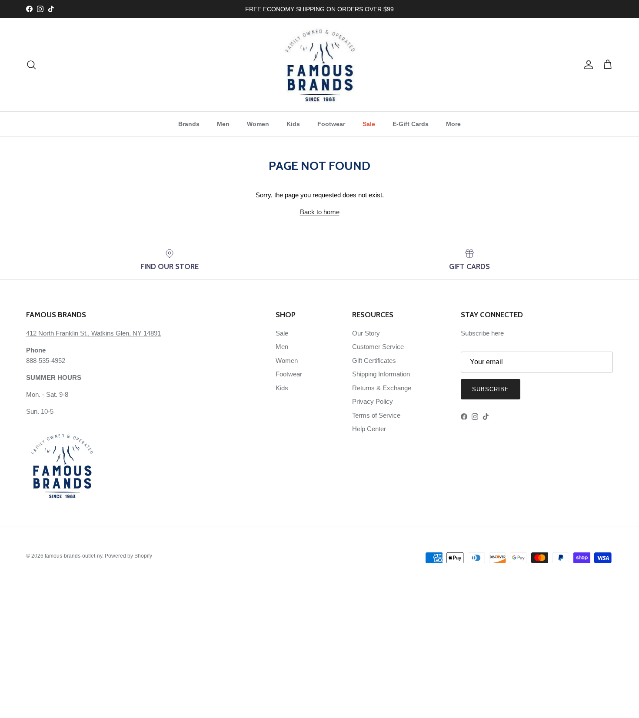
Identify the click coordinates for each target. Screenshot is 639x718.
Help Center (369, 428)
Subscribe (490, 389)
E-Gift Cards (411, 123)
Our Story (366, 333)
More (453, 123)
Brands (189, 123)
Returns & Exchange (381, 388)
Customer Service (378, 346)
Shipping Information (381, 374)
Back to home (319, 212)
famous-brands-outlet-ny (73, 556)
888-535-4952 (45, 360)
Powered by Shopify (128, 556)
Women (258, 123)
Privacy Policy (372, 401)
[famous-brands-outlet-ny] (320, 65)
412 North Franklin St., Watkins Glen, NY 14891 (93, 333)
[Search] (31, 65)
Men (223, 123)
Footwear (331, 123)
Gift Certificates (374, 360)
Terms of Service (376, 415)
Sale (369, 123)
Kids (293, 123)
